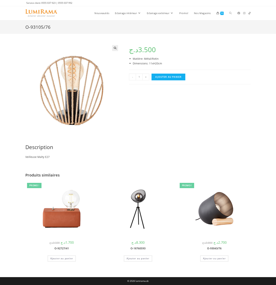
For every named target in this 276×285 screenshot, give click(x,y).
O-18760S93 (138, 248)
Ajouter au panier (168, 76)
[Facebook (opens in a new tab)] (239, 13)
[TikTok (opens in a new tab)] (249, 13)
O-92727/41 (61, 248)
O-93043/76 (214, 248)
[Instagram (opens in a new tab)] (244, 13)
